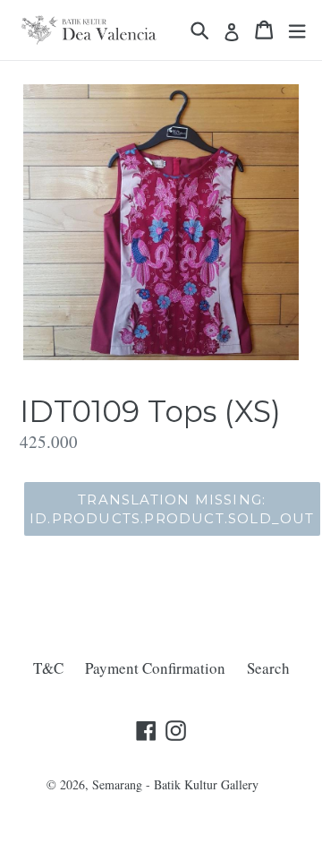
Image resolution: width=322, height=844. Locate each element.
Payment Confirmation (155, 668)
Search (268, 668)
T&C (48, 668)
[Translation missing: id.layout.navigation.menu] (297, 30)
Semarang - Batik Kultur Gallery (175, 784)
